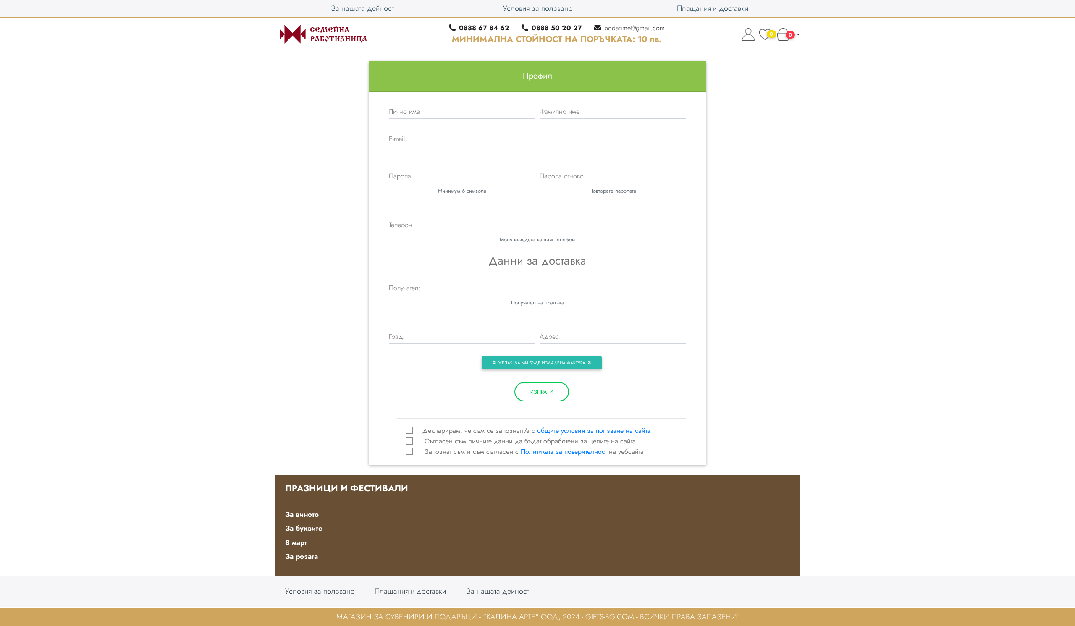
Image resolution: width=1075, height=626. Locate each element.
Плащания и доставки (712, 8)
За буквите (303, 528)
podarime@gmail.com (634, 28)
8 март (296, 542)
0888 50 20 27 (557, 28)
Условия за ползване (537, 8)
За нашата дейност (362, 8)
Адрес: (550, 336)
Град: (397, 336)
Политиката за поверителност (564, 451)
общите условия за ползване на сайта (593, 430)
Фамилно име (559, 111)
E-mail (397, 139)
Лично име (404, 111)
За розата (301, 556)
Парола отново (562, 176)
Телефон (400, 225)
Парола (400, 176)
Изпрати (541, 392)
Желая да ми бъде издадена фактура (542, 363)
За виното (302, 514)
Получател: (404, 288)
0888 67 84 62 (484, 28)
